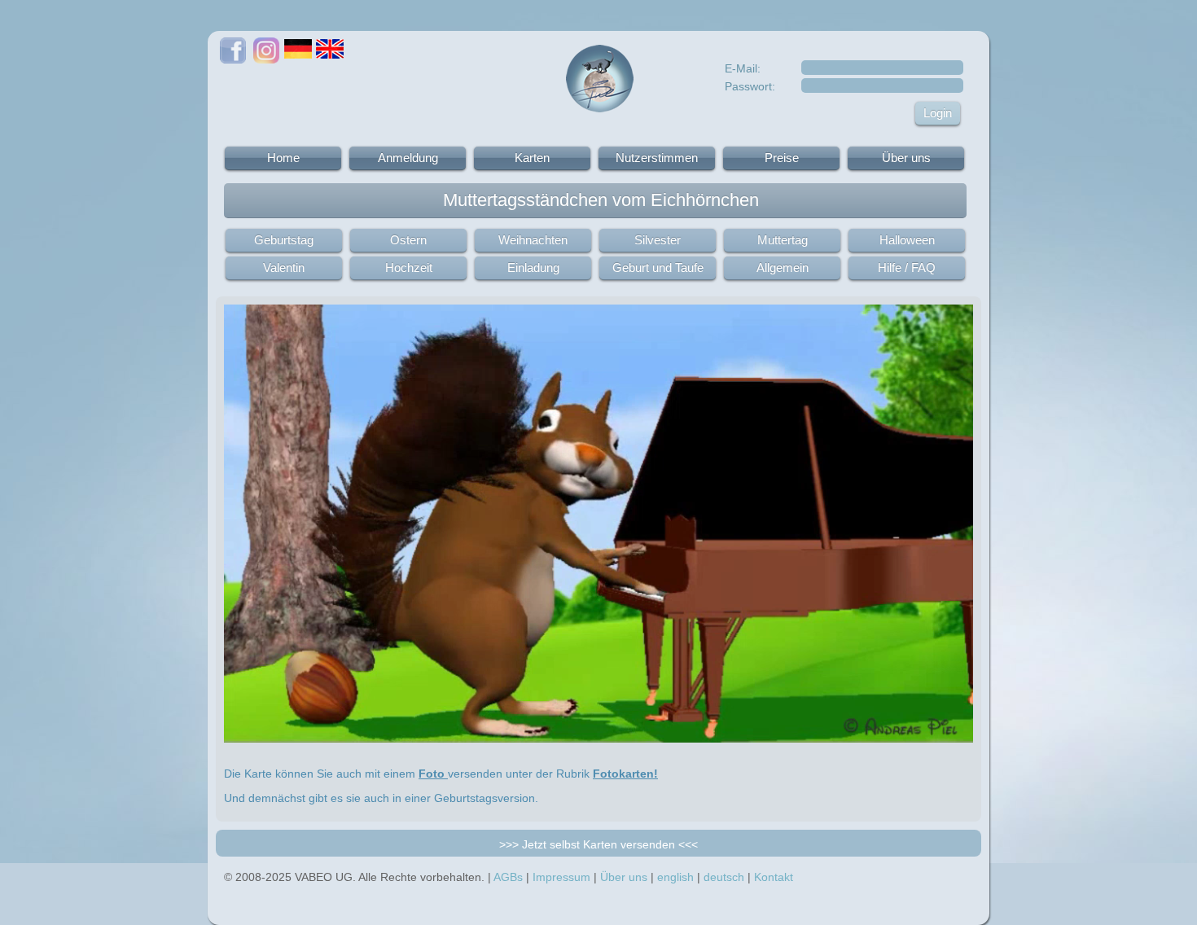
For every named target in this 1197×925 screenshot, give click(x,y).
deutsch (724, 876)
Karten (532, 157)
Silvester (657, 240)
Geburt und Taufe (658, 267)
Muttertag (782, 240)
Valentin (284, 267)
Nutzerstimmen (657, 157)
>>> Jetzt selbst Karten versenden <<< (598, 844)
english (675, 876)
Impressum (561, 876)
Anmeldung (408, 157)
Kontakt (773, 876)
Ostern (408, 240)
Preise (782, 157)
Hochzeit (408, 267)
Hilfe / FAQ (907, 267)
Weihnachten (533, 240)
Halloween (907, 240)
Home (283, 157)
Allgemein (782, 267)
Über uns (906, 157)
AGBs (508, 876)
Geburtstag (284, 240)
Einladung (533, 267)
